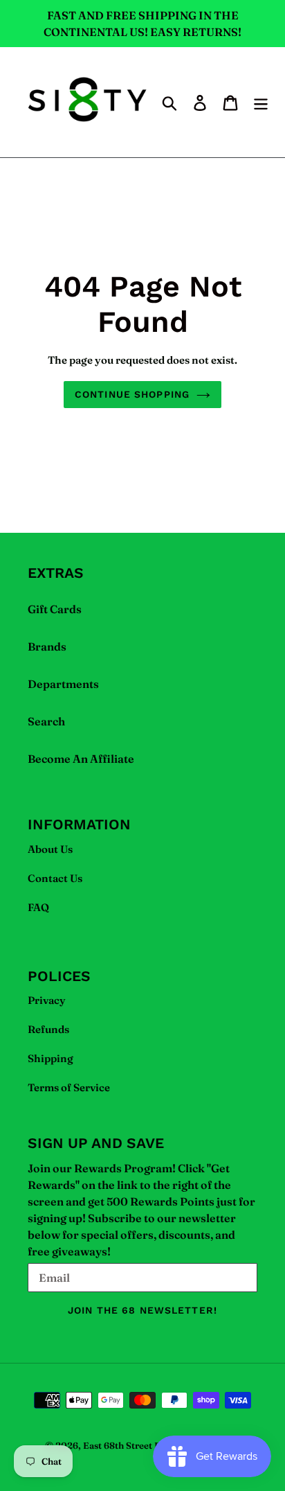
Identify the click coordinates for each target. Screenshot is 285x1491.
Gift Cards (55, 609)
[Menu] (261, 102)
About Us (50, 849)
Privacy (47, 1000)
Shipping (50, 1058)
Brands (47, 646)
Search (46, 721)
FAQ (38, 907)
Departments (63, 684)
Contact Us (55, 878)
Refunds (48, 1029)
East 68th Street (117, 1445)
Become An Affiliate (81, 759)
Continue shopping (132, 394)
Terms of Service (69, 1087)
